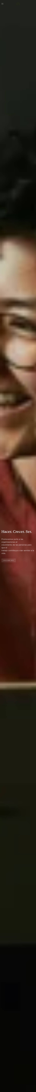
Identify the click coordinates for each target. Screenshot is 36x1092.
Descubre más (8, 560)
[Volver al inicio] (18, 4)
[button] (2, 4)
